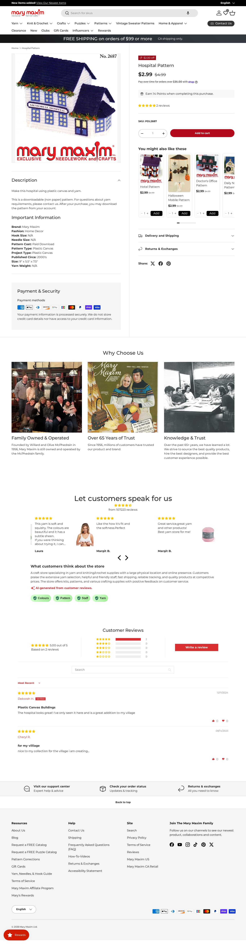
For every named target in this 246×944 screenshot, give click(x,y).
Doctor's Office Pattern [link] (206, 183)
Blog (15, 837)
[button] (188, 13)
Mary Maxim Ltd (28, 926)
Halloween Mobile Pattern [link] (179, 198)
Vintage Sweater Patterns (135, 23)
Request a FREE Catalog (29, 845)
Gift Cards (61, 30)
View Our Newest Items (51, 3)
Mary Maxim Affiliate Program (33, 888)
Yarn (15, 23)
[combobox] (129, 13)
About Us (18, 830)
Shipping (74, 837)
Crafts (61, 23)
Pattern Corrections (26, 859)
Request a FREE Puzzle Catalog (34, 852)
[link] (151, 169)
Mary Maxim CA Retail (142, 866)
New (33, 30)
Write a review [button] (196, 647)
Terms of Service (23, 881)
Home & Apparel (171, 23)
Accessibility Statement (85, 871)
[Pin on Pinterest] (169, 264)
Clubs (45, 30)
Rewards (104, 30)
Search (132, 830)
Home (15, 48)
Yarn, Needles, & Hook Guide (32, 873)
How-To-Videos (79, 856)
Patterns (100, 23)
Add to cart (202, 133)
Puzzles (80, 23)
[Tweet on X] (153, 264)
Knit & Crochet (37, 23)
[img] (123, 505)
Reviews (133, 852)
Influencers (81, 30)
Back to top (123, 802)
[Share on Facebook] (161, 264)
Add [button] (156, 213)
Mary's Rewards (23, 895)
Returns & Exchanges (83, 863)
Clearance (19, 30)
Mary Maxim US (138, 859)
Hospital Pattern (31, 48)
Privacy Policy (136, 837)
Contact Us (76, 830)
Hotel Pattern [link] (150, 187)
